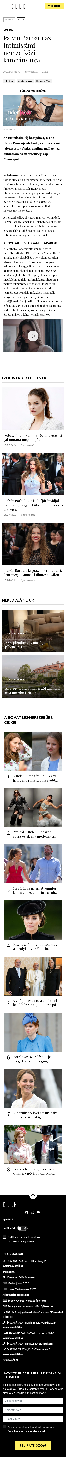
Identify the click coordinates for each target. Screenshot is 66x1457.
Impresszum (9, 1272)
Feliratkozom (33, 1445)
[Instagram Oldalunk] (32, 1212)
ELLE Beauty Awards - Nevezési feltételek (24, 1300)
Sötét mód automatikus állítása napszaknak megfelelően (24, 1239)
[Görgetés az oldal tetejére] (33, 1195)
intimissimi (9, 81)
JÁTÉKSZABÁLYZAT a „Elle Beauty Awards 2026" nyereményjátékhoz (29, 1325)
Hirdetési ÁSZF (10, 1360)
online (56, 305)
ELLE (45, 72)
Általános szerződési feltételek (19, 1277)
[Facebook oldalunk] (26, 1212)
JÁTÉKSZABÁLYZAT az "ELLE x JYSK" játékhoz (28, 1344)
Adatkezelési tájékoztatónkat (26, 1431)
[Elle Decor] (17, 6)
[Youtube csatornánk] (38, 1212)
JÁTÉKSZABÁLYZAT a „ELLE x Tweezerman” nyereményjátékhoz (26, 1352)
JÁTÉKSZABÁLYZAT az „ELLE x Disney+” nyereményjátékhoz (24, 1263)
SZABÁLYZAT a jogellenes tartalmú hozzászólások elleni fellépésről (33, 1314)
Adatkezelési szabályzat (16, 1295)
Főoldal (9, 20)
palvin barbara (25, 81)
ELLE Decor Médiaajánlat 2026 (19, 1289)
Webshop (54, 6)
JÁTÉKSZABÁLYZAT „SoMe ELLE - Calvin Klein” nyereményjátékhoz (28, 1335)
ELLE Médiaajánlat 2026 (16, 1283)
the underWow (43, 81)
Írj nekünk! (8, 1219)
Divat (21, 20)
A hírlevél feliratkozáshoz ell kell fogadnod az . (32, 1429)
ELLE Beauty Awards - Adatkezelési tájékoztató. (28, 1306)
